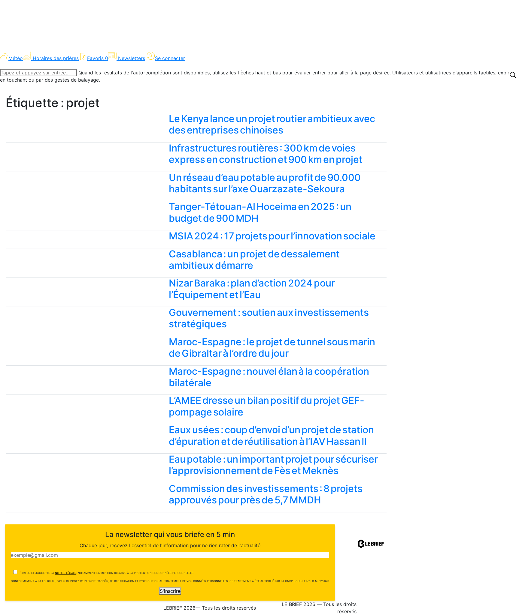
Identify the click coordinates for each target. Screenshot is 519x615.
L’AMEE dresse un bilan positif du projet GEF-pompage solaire (266, 406)
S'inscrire (170, 591)
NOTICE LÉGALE (65, 572)
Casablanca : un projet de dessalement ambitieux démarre (254, 259)
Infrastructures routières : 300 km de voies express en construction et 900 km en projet (266, 153)
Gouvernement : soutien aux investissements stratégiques (269, 318)
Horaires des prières (56, 58)
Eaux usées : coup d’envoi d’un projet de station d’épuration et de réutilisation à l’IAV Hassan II (271, 435)
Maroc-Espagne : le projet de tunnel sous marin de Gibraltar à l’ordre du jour (272, 347)
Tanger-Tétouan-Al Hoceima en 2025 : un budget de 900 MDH (260, 212)
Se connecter (170, 58)
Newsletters (131, 58)
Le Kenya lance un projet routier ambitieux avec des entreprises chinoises (272, 124)
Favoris (97, 58)
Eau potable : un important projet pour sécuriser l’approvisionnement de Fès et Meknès (273, 464)
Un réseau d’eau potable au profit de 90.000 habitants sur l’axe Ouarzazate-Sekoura (265, 183)
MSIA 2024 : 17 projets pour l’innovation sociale (272, 236)
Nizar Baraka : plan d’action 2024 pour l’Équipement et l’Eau (252, 288)
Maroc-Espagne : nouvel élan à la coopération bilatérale (269, 376)
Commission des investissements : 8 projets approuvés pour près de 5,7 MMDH (266, 494)
